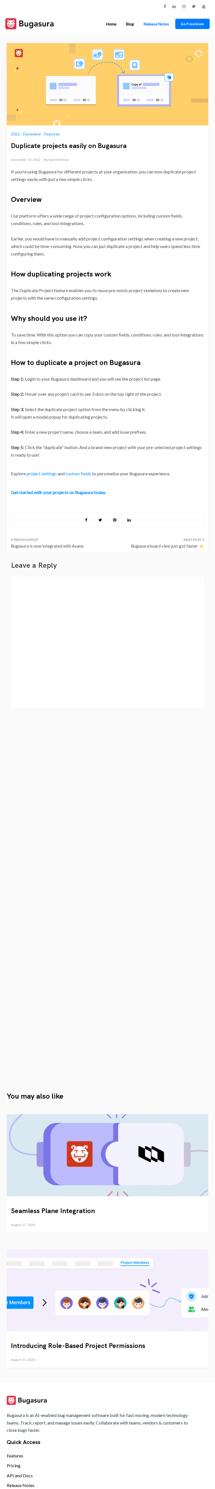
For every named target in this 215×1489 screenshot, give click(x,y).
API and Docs (20, 1475)
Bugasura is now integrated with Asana (47, 545)
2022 (15, 134)
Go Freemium (192, 24)
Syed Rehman (58, 160)
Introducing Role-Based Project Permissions (78, 1345)
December (32, 134)
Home (111, 24)
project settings (42, 473)
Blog (130, 24)
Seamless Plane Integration (53, 1210)
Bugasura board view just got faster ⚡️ (167, 545)
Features (52, 134)
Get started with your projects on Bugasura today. (58, 492)
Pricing (13, 1465)
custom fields (78, 473)
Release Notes (156, 24)
